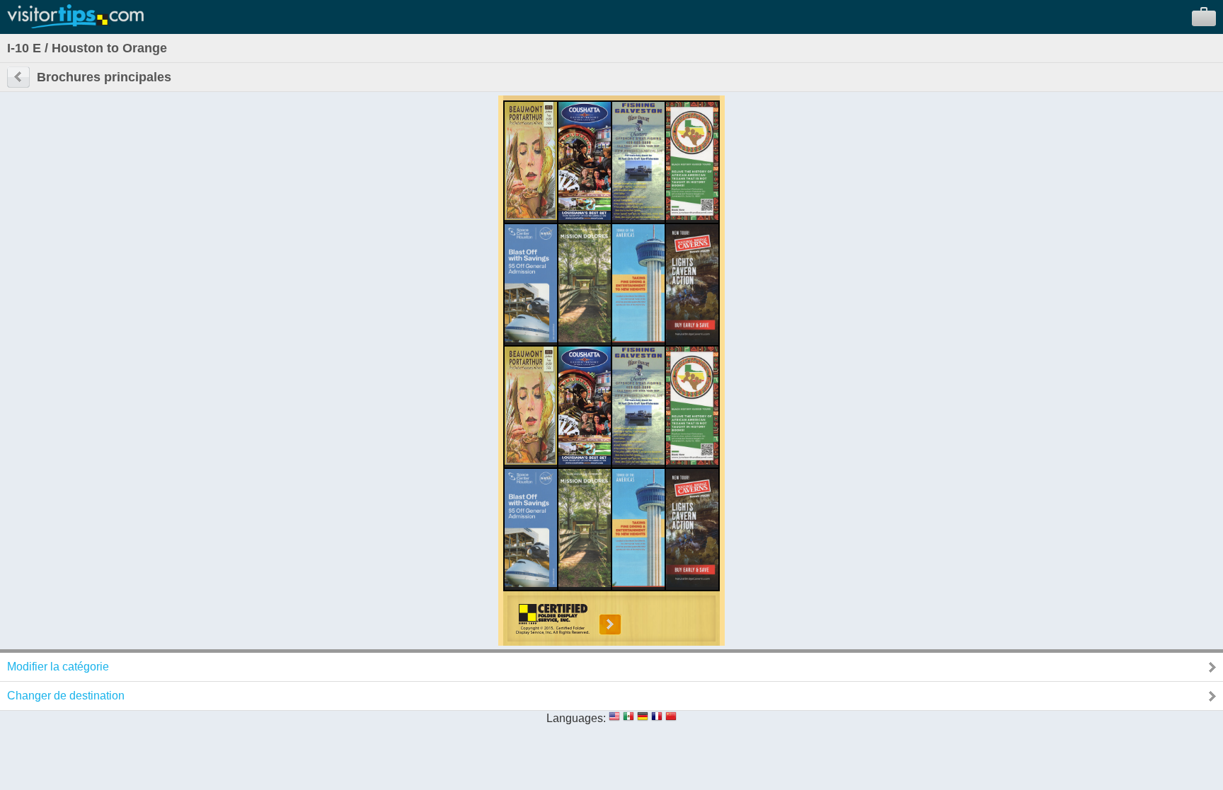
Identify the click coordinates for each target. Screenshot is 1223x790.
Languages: (576, 718)
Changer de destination (66, 696)
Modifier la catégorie (58, 667)
